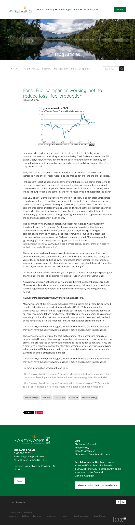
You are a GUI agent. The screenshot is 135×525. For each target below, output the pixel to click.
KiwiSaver (25, 516)
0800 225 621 (24, 453)
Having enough (61, 68)
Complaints (84, 68)
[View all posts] (11, 69)
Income (64, 516)
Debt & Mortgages (81, 516)
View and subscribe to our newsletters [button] (97, 485)
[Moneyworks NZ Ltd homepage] (20, 9)
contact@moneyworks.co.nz (31, 456)
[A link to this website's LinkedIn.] (123, 502)
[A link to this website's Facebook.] (118, 502)
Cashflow (46, 68)
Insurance (37, 516)
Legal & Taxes (99, 516)
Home (40, 9)
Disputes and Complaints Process (92, 454)
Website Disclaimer (85, 450)
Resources (90, 9)
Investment (51, 516)
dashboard (28, 512)
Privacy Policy (82, 447)
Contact (120, 9)
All (17, 68)
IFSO (73, 68)
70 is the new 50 (31, 68)
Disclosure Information (86, 444)
